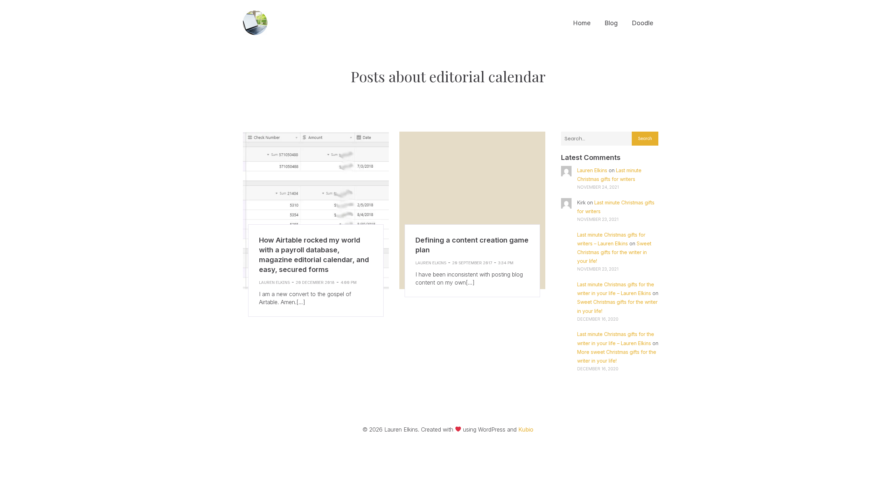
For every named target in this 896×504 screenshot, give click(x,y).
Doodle (642, 23)
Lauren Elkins (274, 282)
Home (581, 23)
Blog (611, 23)
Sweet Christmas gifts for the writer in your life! (614, 252)
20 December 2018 (315, 282)
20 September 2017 (472, 262)
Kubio (525, 429)
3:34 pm (505, 262)
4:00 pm (349, 282)
